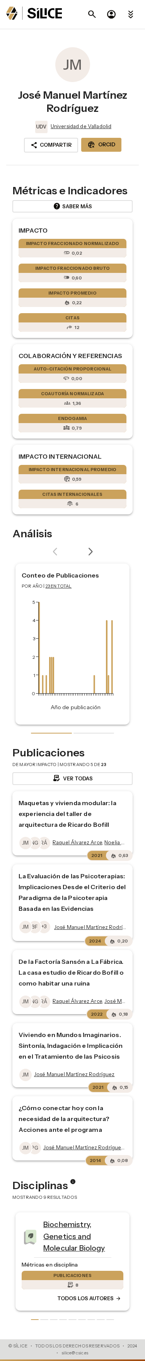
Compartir (51, 145)
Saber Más (72, 206)
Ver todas (72, 778)
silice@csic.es (75, 1353)
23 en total (59, 586)
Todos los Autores (44, 1299)
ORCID (101, 144)
